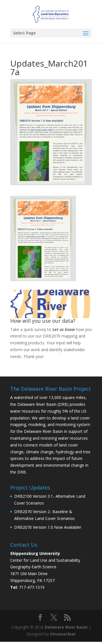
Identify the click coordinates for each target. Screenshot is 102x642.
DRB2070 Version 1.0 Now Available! (47, 527)
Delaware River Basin (66, 627)
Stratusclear (63, 634)
